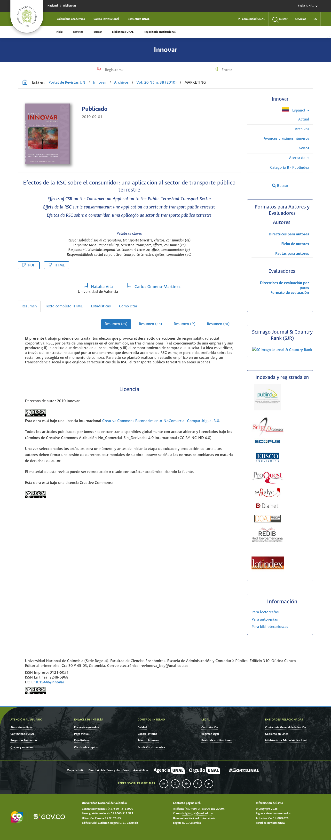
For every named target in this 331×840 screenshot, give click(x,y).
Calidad (142, 727)
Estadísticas (101, 306)
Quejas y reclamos (21, 747)
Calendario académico (71, 19)
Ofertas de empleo (86, 747)
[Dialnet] (267, 512)
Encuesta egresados (86, 727)
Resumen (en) (150, 324)
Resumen (29, 306)
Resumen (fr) (185, 324)
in (163, 783)
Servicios (300, 19)
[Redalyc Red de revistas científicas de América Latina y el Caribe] (267, 496)
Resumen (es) (116, 324)
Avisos (304, 148)
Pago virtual (81, 734)
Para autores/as (265, 619)
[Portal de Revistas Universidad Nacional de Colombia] (25, 83)
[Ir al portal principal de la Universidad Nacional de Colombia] (26, 16)
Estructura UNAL (139, 19)
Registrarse (114, 70)
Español (298, 110)
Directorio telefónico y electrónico (108, 770)
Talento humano (148, 740)
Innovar (165, 50)
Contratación (209, 727)
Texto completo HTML (64, 306)
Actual (303, 119)
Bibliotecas (69, 5)
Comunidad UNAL (251, 19)
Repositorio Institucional (159, 31)
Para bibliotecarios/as (270, 627)
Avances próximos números (286, 138)
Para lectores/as (265, 612)
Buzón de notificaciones (216, 740)
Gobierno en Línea (276, 734)
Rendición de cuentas (151, 747)
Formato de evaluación (289, 293)
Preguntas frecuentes (23, 740)
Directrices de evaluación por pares (284, 285)
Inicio (59, 31)
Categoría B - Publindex (289, 168)
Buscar (98, 31)
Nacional (52, 5)
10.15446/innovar (49, 682)
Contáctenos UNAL (22, 734)
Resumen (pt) (218, 324)
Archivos (121, 82)
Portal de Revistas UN (66, 82)
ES (315, 19)
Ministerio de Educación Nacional (286, 740)
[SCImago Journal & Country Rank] (282, 350)
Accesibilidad (141, 770)
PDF (31, 265)
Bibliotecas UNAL (123, 31)
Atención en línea (21, 727)
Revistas (78, 31)
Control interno (148, 734)
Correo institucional (106, 19)
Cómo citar (128, 306)
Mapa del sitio (75, 770)
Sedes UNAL (306, 6)
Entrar (226, 70)
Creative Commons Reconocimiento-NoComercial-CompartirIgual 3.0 (160, 421)
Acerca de (297, 158)
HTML (60, 265)
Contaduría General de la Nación (285, 727)
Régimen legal (210, 734)
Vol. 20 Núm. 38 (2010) (156, 82)
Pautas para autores (292, 254)
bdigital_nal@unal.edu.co (197, 813)
